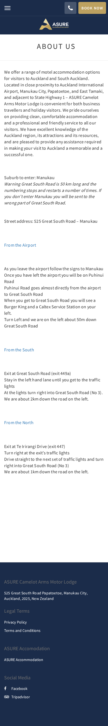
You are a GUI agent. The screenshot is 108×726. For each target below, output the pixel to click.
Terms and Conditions (22, 630)
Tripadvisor (20, 696)
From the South (19, 349)
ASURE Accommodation (23, 659)
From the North (19, 422)
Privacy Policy (15, 622)
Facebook (19, 688)
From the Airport (20, 245)
